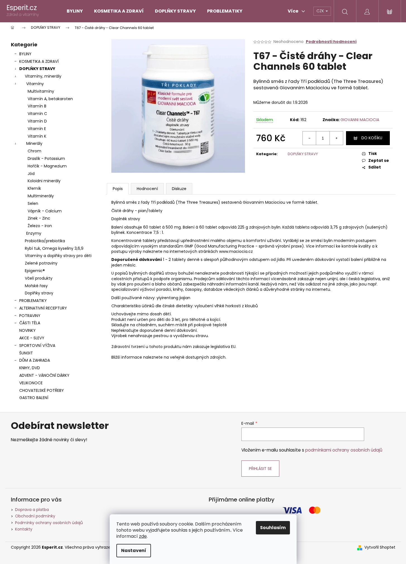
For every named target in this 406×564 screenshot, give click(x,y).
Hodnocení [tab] (147, 188)
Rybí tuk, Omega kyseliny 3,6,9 (54, 248)
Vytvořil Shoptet (379, 547)
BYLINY (25, 54)
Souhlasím (273, 527)
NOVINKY (27, 330)
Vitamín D (37, 121)
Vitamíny (35, 84)
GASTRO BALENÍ (33, 397)
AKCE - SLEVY (31, 338)
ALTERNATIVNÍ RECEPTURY (43, 308)
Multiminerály (41, 196)
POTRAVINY (29, 315)
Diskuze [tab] (179, 188)
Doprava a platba (32, 509)
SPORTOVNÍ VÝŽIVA (37, 345)
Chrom (34, 151)
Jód (31, 173)
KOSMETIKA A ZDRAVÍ (39, 61)
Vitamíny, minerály (43, 76)
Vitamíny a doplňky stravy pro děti (58, 255)
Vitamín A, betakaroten (50, 99)
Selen (33, 203)
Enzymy (33, 233)
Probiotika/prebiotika (45, 241)
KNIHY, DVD (29, 368)
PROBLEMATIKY (33, 300)
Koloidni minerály (44, 181)
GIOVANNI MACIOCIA (359, 120)
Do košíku (371, 138)
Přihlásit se (260, 468)
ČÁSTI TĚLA (29, 323)
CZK (320, 11)
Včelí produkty (38, 278)
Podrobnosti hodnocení (331, 41)
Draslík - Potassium (46, 158)
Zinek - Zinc (39, 218)
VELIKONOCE (31, 383)
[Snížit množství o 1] (309, 138)
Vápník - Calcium (45, 211)
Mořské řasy (36, 286)
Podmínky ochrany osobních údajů (49, 522)
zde (143, 536)
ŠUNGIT (26, 353)
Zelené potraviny (41, 263)
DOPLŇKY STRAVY (37, 68)
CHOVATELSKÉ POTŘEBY (41, 390)
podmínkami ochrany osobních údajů (343, 450)
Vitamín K (37, 136)
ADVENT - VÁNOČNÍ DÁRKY (44, 375)
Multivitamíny (41, 91)
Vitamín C (37, 113)
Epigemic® (35, 270)
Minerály (34, 143)
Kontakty (23, 529)
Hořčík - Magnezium (47, 166)
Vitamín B (37, 106)
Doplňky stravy (39, 293)
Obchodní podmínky (35, 516)
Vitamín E (37, 128)
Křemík (34, 188)
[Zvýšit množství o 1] (336, 138)
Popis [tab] (118, 188)
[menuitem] (74, 11)
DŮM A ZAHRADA (34, 360)
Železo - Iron (40, 226)
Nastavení (133, 550)
